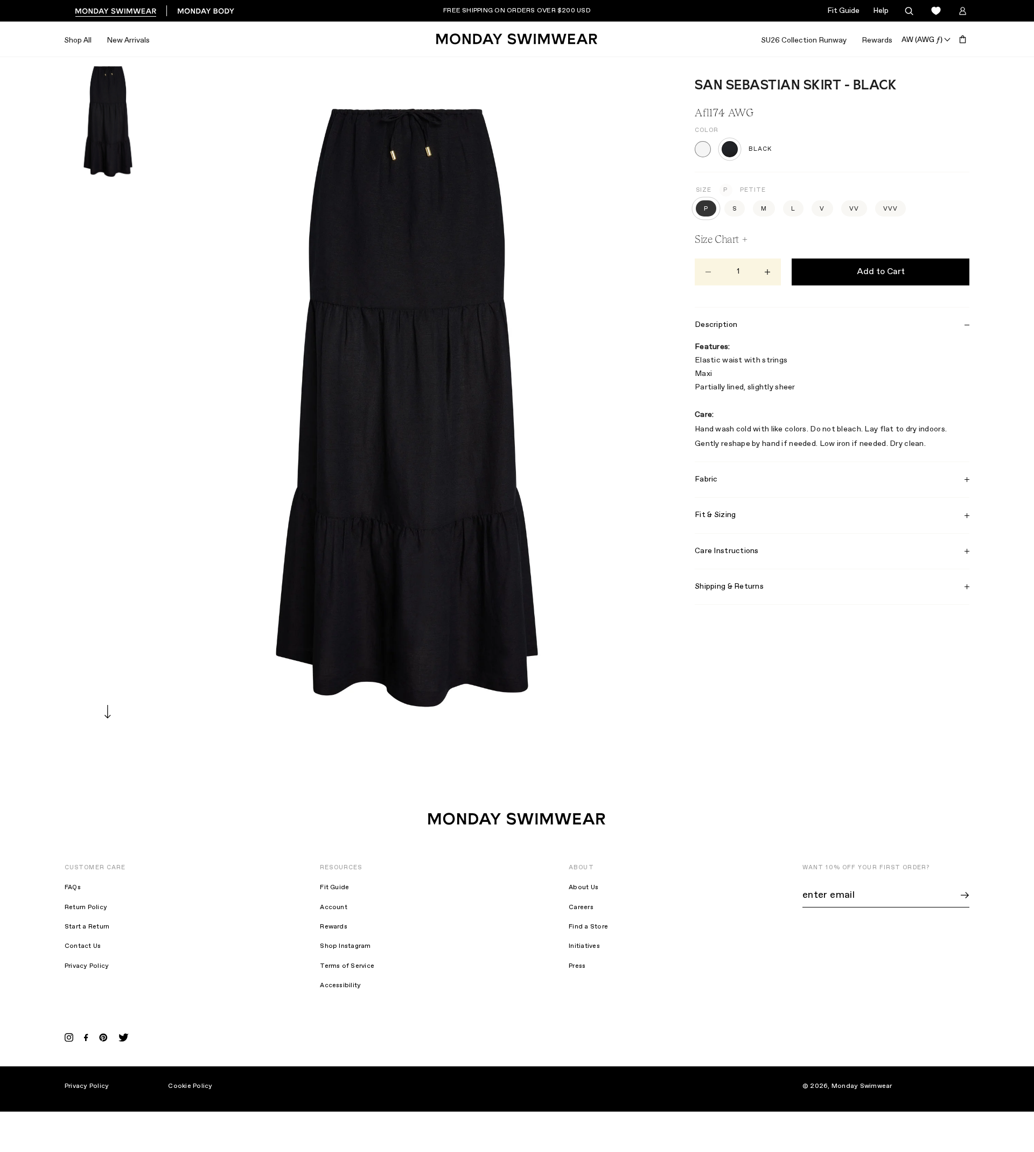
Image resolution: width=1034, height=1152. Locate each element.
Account (333, 907)
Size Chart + (721, 239)
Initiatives (584, 946)
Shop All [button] (78, 40)
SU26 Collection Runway (804, 40)
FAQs (73, 887)
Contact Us (83, 946)
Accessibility (340, 985)
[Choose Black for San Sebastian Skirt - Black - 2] (730, 149)
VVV (890, 209)
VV (854, 209)
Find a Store (588, 927)
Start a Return (87, 927)
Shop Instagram (345, 946)
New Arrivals (128, 40)
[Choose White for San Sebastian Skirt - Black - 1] (703, 149)
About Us (583, 887)
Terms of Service (347, 966)
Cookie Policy (190, 1086)
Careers (581, 907)
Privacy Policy (87, 966)
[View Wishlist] (935, 11)
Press (577, 966)
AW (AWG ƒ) (922, 39)
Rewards (877, 40)
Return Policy (86, 907)
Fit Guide (843, 11)
